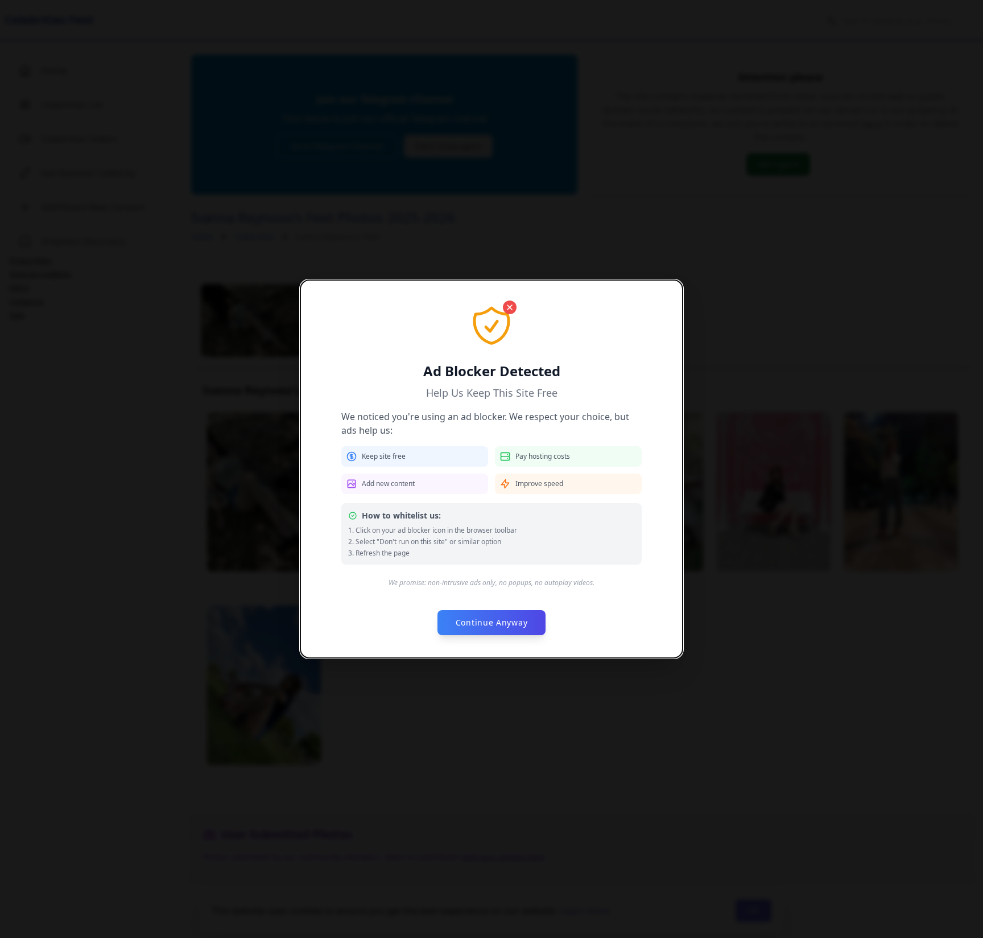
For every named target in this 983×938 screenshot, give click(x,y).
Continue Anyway (492, 622)
